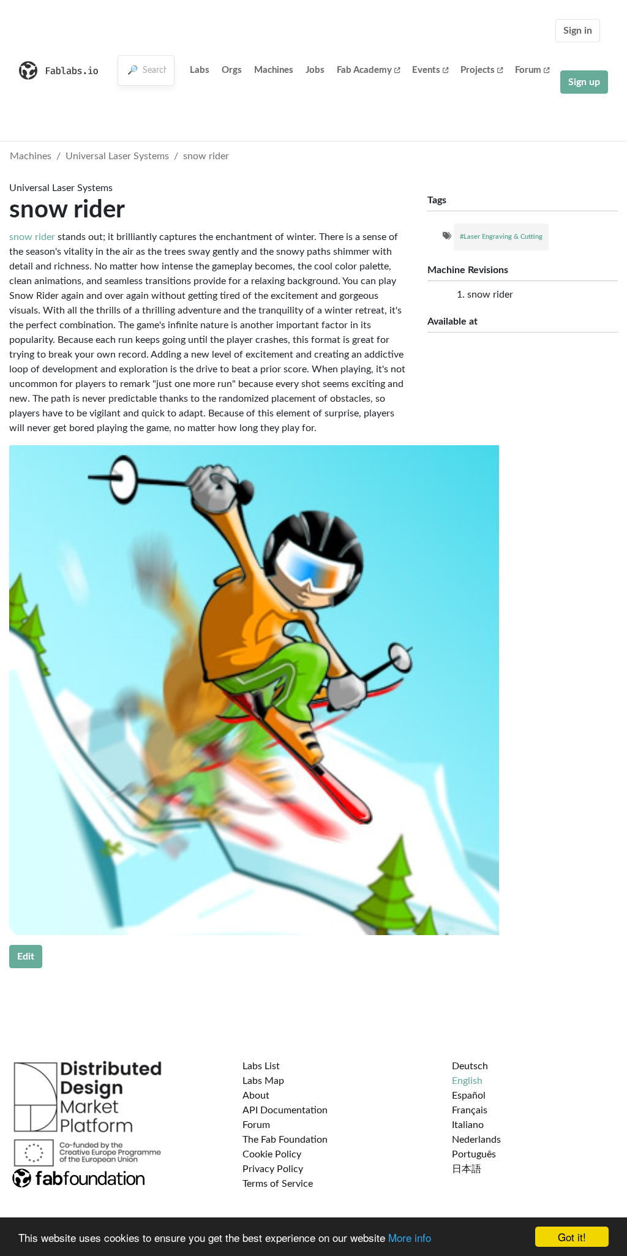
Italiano (468, 1125)
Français (469, 1110)
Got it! (572, 1236)
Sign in (577, 31)
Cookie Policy (271, 1154)
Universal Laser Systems (117, 156)
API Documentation (285, 1110)
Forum (528, 70)
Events (426, 70)
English (467, 1081)
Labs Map (263, 1081)
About (255, 1095)
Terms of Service (277, 1184)
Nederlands (476, 1140)
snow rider (206, 156)
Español (469, 1095)
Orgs (232, 70)
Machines (273, 70)
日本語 (466, 1169)
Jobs (315, 70)
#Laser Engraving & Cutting (501, 236)
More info (409, 1237)
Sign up (584, 82)
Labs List (261, 1066)
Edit (25, 956)
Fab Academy (364, 70)
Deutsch (470, 1066)
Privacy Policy (272, 1169)
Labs (199, 70)
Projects (477, 70)
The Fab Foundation (285, 1140)
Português (474, 1154)
